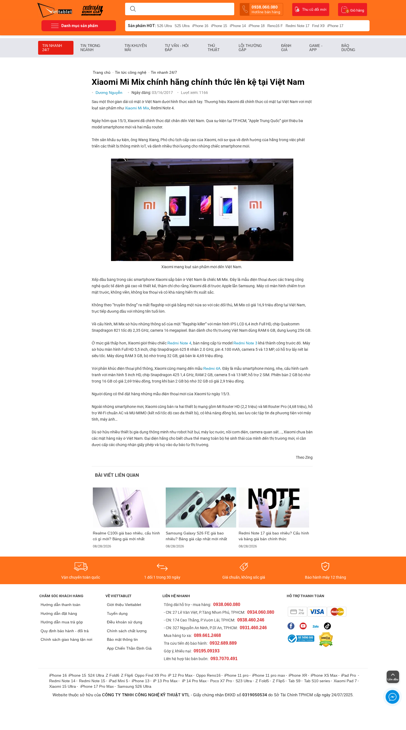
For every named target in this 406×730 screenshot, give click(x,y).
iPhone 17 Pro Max (97, 686)
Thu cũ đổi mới (314, 9)
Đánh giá (286, 48)
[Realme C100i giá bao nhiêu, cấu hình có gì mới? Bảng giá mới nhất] (128, 507)
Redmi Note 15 (92, 681)
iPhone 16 (200, 26)
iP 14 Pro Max (194, 681)
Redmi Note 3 (245, 343)
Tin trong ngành (90, 48)
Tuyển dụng (117, 613)
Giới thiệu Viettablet (124, 604)
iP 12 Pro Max (180, 675)
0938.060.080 (266, 9)
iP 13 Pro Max (165, 681)
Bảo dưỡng (348, 48)
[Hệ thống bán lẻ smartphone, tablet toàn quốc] (56, 9)
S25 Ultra (182, 26)
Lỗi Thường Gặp (250, 48)
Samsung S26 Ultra (134, 686)
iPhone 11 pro (236, 675)
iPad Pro (349, 675)
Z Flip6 (127, 675)
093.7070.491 (224, 658)
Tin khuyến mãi (136, 48)
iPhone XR (298, 675)
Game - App (316, 48)
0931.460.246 (253, 627)
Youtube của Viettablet (304, 626)
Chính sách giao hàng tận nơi (66, 639)
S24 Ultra (96, 675)
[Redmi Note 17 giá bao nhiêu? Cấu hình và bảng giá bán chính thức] (274, 507)
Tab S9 (294, 681)
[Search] (133, 9)
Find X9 (318, 26)
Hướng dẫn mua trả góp (62, 622)
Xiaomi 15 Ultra (62, 686)
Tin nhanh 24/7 (52, 48)
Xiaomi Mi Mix (137, 108)
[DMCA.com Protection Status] (324, 640)
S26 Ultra (164, 26)
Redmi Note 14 (62, 681)
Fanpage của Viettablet (292, 626)
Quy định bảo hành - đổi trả (65, 631)
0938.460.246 (250, 620)
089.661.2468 (207, 635)
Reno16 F (275, 26)
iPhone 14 (238, 26)
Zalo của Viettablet (316, 626)
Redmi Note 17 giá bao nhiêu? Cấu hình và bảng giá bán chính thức (274, 536)
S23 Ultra (244, 681)
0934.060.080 (260, 612)
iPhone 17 (335, 26)
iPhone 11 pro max (268, 675)
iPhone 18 (257, 26)
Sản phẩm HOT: (142, 25)
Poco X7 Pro (221, 681)
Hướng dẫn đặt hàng (59, 613)
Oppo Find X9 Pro (150, 675)
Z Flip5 (279, 681)
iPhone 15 (219, 26)
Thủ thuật (214, 48)
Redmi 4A (211, 368)
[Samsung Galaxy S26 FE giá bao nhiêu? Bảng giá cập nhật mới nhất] (201, 507)
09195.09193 (207, 651)
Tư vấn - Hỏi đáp (177, 48)
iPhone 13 (140, 681)
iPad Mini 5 (118, 681)
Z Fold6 (112, 675)
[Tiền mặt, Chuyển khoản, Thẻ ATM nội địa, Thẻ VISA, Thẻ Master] (317, 611)
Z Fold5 (262, 681)
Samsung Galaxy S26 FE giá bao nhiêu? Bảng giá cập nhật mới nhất (196, 536)
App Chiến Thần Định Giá (129, 648)
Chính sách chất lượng (127, 631)
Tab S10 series (317, 681)
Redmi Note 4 (179, 343)
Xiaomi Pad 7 (345, 681)
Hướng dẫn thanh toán (60, 604)
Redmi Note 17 (297, 26)
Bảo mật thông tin (122, 639)
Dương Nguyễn (109, 92)
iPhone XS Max (324, 675)
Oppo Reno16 (208, 675)
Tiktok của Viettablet (328, 626)
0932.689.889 (223, 643)
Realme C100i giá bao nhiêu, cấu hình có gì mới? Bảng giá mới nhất (126, 536)
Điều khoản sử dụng (124, 622)
